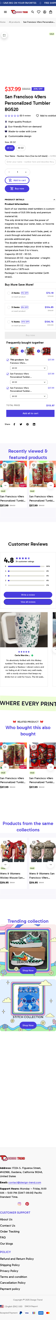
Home (3, 22)
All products (14, 22)
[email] (24, 1183)
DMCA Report (31, 1306)
